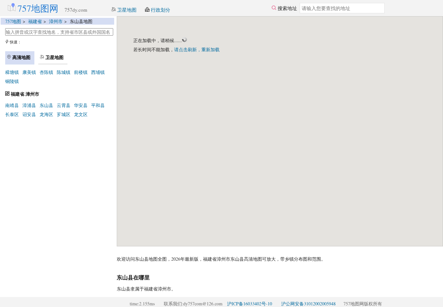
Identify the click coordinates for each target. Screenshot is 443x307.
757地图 (13, 21)
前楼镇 (81, 72)
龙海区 (46, 114)
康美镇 (29, 72)
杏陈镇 (46, 72)
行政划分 (160, 9)
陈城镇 (63, 72)
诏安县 (29, 114)
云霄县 (63, 105)
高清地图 (20, 57)
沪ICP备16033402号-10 (249, 304)
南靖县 (12, 105)
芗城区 (63, 114)
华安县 (81, 105)
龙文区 (81, 114)
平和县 (98, 105)
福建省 (35, 21)
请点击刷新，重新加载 (197, 49)
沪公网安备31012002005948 (308, 304)
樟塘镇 (12, 72)
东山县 (46, 105)
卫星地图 (126, 9)
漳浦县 (29, 105)
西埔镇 (98, 72)
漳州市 (56, 21)
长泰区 (12, 114)
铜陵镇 (12, 81)
